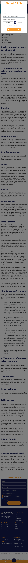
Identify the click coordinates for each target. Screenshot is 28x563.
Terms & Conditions (17, 25)
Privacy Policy (5, 26)
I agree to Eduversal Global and (13, 26)
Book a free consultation (14, 29)
